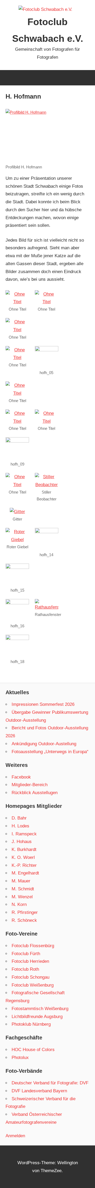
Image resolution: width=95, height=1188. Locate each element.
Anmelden (15, 1135)
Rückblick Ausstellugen (35, 792)
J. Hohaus (22, 841)
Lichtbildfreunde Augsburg (37, 1016)
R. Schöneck (24, 920)
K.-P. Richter (24, 865)
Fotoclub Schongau (30, 977)
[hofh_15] (17, 567)
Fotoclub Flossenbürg (33, 945)
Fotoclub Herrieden (30, 961)
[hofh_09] (17, 441)
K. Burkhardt (24, 849)
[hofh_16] (17, 602)
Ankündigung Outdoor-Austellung (44, 743)
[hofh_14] (46, 531)
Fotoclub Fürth (26, 953)
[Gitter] (17, 511)
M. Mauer (21, 880)
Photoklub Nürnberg (31, 1024)
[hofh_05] (46, 349)
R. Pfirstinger (25, 912)
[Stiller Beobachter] (46, 484)
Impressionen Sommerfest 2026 (43, 704)
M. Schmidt (23, 888)
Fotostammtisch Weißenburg (40, 1008)
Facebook (21, 777)
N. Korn (19, 904)
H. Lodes (20, 825)
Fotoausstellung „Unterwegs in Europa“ (50, 751)
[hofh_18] (17, 638)
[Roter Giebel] (17, 539)
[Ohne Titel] (17, 301)
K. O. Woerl (23, 857)
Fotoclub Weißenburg (33, 985)
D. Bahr (19, 818)
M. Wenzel (22, 896)
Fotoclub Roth (25, 969)
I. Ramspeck (24, 833)
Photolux (20, 1057)
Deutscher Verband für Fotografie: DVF (50, 1082)
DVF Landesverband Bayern (39, 1090)
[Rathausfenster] (46, 607)
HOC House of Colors (33, 1049)
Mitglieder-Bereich (30, 784)
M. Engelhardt (25, 873)
